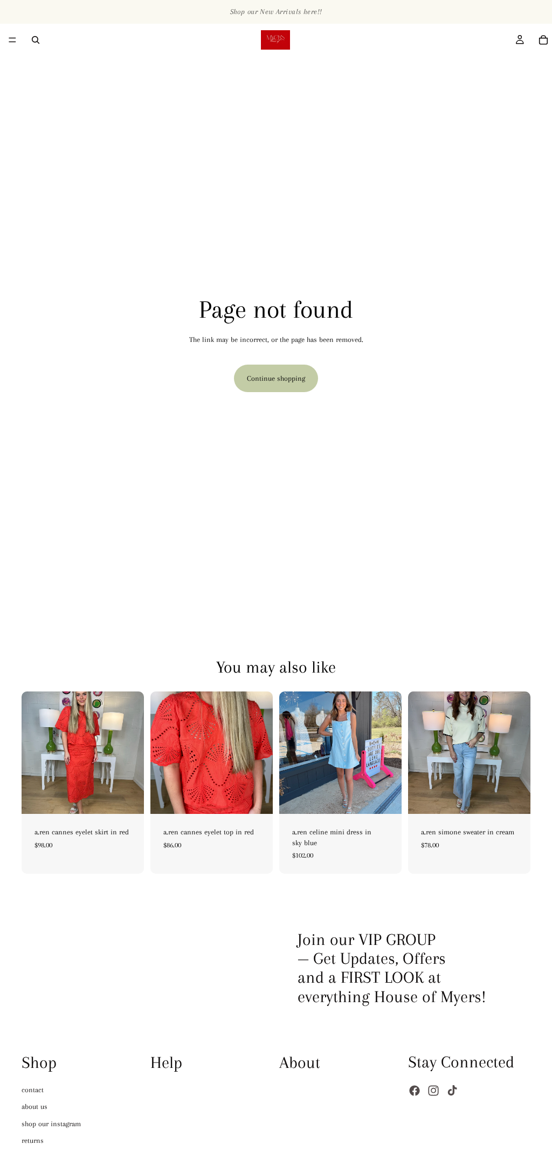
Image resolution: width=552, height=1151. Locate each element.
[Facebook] (414, 1090)
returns (33, 1140)
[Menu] (12, 40)
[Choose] (127, 797)
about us (34, 1106)
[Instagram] (433, 1090)
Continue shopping (276, 378)
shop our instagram (51, 1123)
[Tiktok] (452, 1090)
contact (33, 1089)
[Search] (35, 40)
